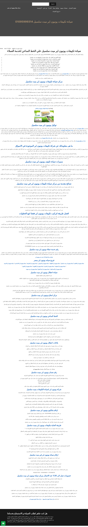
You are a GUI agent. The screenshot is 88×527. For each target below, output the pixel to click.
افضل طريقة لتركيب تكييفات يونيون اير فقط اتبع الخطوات (44, 213)
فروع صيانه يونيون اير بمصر (44, 260)
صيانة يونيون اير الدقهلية (17, 48)
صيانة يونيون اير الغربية (9, 263)
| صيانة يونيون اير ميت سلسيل (67, 263)
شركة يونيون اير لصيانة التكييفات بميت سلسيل (44, 389)
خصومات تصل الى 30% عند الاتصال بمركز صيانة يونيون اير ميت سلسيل (44, 476)
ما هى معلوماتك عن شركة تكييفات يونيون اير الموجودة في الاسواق (44, 146)
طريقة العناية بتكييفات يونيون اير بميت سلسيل (44, 425)
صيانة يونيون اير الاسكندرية (20, 263)
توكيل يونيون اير (80, 128)
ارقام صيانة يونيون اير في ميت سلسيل (44, 455)
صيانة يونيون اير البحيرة (49, 266)
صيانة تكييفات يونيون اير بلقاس (41, 108)
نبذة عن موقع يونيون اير (81, 141)
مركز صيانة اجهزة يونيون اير (36, 499)
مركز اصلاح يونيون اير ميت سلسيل (44, 295)
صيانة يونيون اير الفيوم (27, 266)
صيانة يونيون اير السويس (43, 263)
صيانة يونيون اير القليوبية (38, 266)
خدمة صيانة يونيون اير (43, 73)
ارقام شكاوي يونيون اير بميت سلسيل (44, 410)
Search (53, 4)
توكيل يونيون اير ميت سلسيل (44, 125)
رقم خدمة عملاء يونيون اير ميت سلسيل (44, 249)
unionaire (32, 520)
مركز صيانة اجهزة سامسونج (49, 499)
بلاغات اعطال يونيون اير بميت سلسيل (44, 343)
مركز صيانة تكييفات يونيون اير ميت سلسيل (44, 81)
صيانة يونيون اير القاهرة (79, 263)
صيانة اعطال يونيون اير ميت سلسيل (44, 272)
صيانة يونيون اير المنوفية (60, 266)
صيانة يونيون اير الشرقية (32, 263)
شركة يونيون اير (46, 516)
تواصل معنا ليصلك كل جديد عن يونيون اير (44, 257)
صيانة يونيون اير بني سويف (31, 269)
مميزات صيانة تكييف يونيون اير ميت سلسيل (44, 161)
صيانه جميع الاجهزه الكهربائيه (67, 130)
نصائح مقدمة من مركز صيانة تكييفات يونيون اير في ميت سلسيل (44, 183)
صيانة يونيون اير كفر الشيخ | (43, 269)
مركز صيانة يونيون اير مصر (13, 8)
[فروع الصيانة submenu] (60, 11)
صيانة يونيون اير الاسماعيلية (56, 269)
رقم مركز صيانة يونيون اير (46, 138)
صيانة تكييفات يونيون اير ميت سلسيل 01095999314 (44, 21)
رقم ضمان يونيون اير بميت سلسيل (44, 372)
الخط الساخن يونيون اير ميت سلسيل (44, 316)
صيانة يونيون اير (65, 73)
